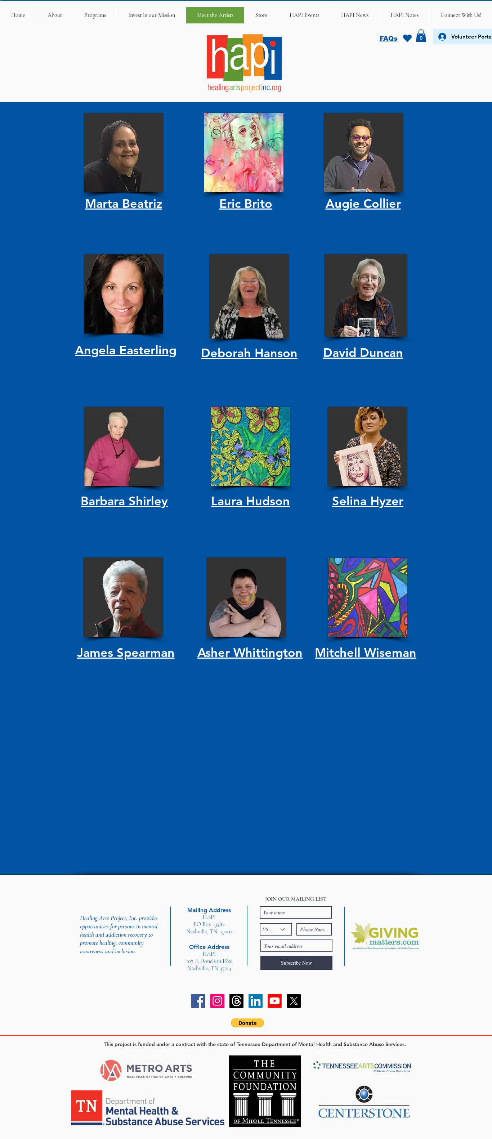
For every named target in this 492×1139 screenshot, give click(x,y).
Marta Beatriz (123, 203)
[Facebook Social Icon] (198, 1001)
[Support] (407, 38)
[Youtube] (275, 1001)
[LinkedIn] (256, 1001)
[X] (294, 1001)
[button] (54, 15)
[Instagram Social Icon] (217, 1001)
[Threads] (236, 1001)
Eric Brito (245, 203)
